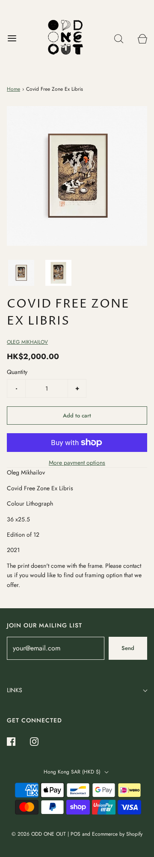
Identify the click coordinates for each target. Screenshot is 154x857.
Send (127, 648)
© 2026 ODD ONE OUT (39, 834)
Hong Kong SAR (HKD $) (73, 772)
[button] (21, 273)
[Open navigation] (12, 38)
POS (75, 834)
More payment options (77, 462)
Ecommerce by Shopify (117, 834)
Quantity (17, 372)
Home (13, 89)
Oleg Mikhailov (27, 342)
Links (14, 690)
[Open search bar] (118, 38)
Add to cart (77, 415)
